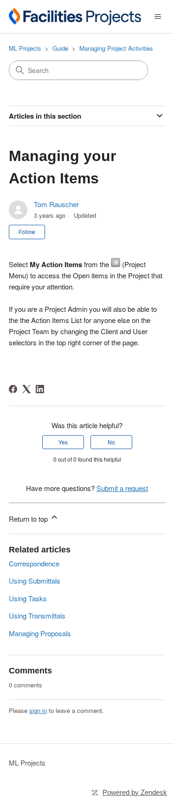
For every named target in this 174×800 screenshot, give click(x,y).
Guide (60, 48)
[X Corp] (26, 389)
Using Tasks (28, 598)
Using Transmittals (37, 615)
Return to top (29, 519)
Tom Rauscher (56, 204)
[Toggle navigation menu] (157, 16)
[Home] (75, 16)
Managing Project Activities (116, 48)
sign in (38, 710)
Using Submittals (34, 580)
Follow (27, 231)
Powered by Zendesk (135, 792)
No (111, 442)
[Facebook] (13, 389)
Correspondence (34, 563)
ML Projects (25, 48)
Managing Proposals (40, 633)
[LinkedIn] (40, 389)
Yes (63, 442)
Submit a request (122, 488)
